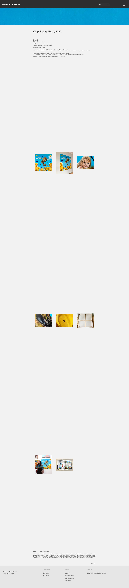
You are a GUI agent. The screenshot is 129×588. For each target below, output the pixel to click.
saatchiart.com (69, 575)
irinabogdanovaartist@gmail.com (96, 573)
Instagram (46, 575)
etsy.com (67, 573)
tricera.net (68, 581)
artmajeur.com (69, 578)
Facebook (46, 573)
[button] (124, 4)
